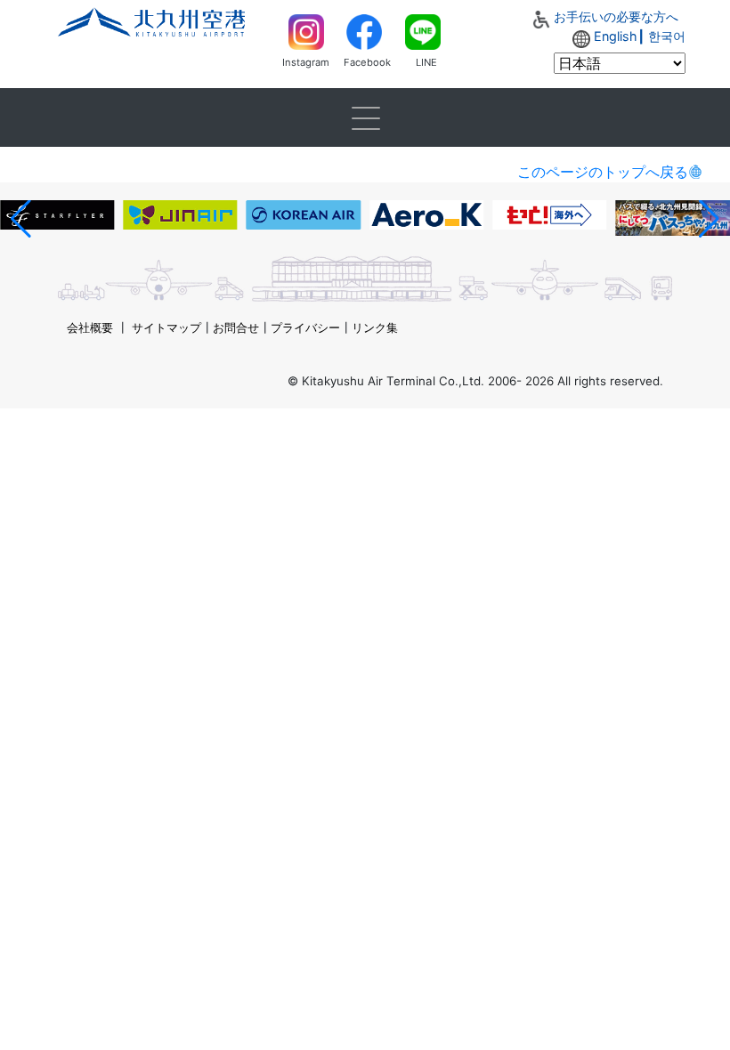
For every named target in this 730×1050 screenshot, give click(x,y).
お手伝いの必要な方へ (616, 16)
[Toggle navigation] (365, 117)
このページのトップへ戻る (602, 172)
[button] (21, 218)
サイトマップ (166, 327)
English (615, 36)
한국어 (666, 36)
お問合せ (236, 327)
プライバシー (305, 327)
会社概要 (90, 327)
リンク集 (375, 327)
